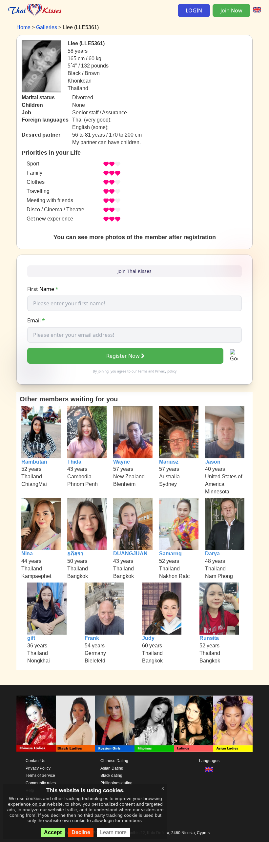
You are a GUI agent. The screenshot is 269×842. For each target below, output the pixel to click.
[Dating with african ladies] (75, 724)
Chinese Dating (114, 760)
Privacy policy (165, 371)
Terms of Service (40, 775)
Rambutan (34, 462)
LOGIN (194, 10)
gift (31, 638)
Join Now (231, 10)
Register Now (123, 355)
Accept (53, 832)
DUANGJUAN (130, 553)
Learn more (113, 832)
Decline (81, 832)
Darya (212, 553)
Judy (148, 638)
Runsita (209, 638)
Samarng (170, 553)
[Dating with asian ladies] (233, 724)
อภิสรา (75, 553)
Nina (27, 553)
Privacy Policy (38, 768)
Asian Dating (111, 768)
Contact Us (35, 760)
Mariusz (168, 462)
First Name (42, 289)
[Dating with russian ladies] (114, 724)
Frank (92, 638)
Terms (142, 371)
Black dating (111, 775)
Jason (212, 462)
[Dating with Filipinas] (154, 724)
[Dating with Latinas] (193, 724)
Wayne (121, 462)
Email (36, 320)
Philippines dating (116, 783)
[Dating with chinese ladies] (36, 724)
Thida (74, 462)
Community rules (41, 783)
